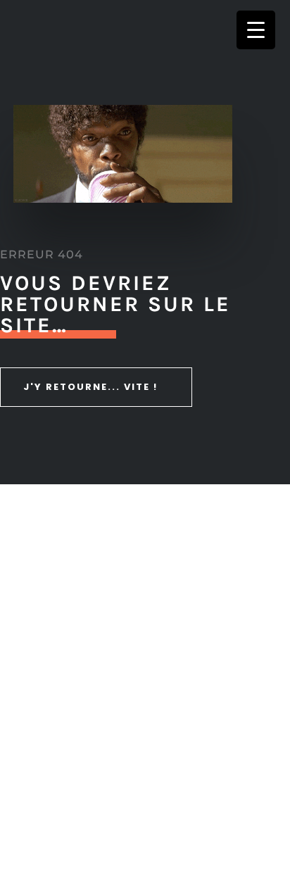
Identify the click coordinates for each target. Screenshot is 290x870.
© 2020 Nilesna (146, 798)
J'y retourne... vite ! (90, 386)
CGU (243, 798)
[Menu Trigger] (256, 30)
